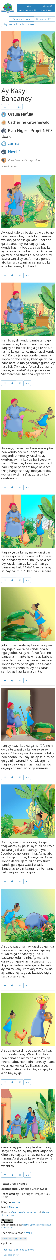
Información (48, 6)
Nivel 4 (14, 151)
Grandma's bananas (23, 1212)
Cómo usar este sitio (28, 10)
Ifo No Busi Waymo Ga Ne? (14, 1238)
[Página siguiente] (5, 106)
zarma (13, 143)
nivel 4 (28, 1233)
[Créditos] (12, 1174)
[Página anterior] (5, 275)
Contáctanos (46, 10)
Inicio (29, 6)
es (19, 106)
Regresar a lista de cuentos (18, 24)
